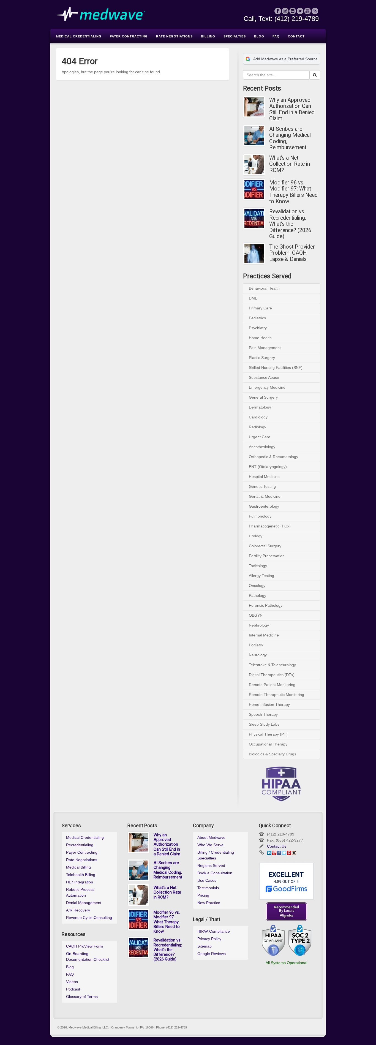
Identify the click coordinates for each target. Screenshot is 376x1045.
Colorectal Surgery (265, 546)
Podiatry (256, 645)
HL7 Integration (79, 882)
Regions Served (211, 865)
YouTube (307, 11)
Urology (255, 536)
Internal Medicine (264, 635)
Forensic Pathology (265, 605)
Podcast (73, 989)
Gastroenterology (264, 506)
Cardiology (258, 417)
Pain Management (265, 347)
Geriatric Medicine (264, 496)
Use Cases (206, 880)
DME (253, 298)
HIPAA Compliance (213, 931)
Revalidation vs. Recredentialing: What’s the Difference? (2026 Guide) (290, 224)
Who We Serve (210, 845)
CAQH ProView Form (84, 946)
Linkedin (292, 11)
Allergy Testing (261, 575)
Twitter (300, 11)
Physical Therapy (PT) (268, 734)
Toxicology (258, 566)
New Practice (208, 902)
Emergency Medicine (267, 387)
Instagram (285, 11)
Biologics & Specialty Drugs (272, 754)
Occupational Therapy (268, 744)
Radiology (257, 427)
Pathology (257, 595)
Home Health (260, 338)
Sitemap (204, 946)
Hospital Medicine (264, 476)
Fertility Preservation (267, 556)
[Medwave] (188, 14)
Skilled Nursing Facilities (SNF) (276, 367)
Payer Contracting (81, 852)
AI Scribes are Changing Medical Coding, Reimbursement (290, 138)
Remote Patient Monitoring (272, 684)
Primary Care (260, 308)
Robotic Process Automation (80, 892)
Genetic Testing (262, 486)
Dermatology (260, 407)
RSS (315, 11)
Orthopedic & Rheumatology (273, 457)
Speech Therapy (263, 714)
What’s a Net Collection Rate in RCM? (289, 164)
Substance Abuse (264, 377)
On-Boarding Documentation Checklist (87, 956)
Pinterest (289, 853)
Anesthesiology (262, 447)
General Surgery (263, 397)
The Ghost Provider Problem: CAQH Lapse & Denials (292, 253)
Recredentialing (79, 845)
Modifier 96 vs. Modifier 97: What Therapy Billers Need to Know (293, 192)
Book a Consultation (214, 873)
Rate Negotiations (81, 860)
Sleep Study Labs (264, 724)
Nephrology (259, 625)
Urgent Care (259, 437)
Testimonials (208, 888)
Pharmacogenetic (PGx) (270, 526)
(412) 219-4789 (296, 18)
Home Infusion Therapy (269, 704)
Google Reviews (211, 953)
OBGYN (256, 615)
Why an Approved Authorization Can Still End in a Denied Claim (292, 109)
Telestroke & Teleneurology (272, 665)
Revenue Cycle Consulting (89, 917)
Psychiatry (258, 328)
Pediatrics (257, 318)
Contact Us (276, 846)
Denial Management (83, 902)
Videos (72, 981)
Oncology (257, 585)
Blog (70, 967)
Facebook (277, 11)
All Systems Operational (286, 962)
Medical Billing (78, 867)
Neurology (258, 655)
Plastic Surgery (262, 357)
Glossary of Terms (82, 996)
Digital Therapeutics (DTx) (272, 675)
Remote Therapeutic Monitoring (276, 694)
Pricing (203, 895)
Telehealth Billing (80, 874)
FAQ (70, 974)
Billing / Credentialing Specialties (215, 855)
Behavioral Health (264, 288)
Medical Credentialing (85, 837)
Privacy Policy (209, 939)
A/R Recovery (78, 910)
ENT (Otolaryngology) (268, 466)
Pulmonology (260, 516)
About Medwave (211, 837)
